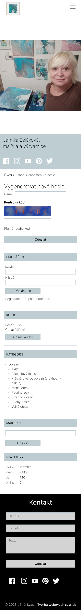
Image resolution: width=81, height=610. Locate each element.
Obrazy (13, 364)
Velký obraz (20, 406)
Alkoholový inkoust (25, 374)
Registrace (13, 299)
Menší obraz (20, 388)
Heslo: (10, 277)
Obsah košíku (23, 337)
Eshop (20, 175)
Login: (10, 266)
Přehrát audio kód (17, 228)
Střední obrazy (22, 397)
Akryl (15, 369)
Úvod (8, 175)
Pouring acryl (21, 392)
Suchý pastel (21, 402)
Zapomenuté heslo (38, 299)
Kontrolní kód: (15, 202)
